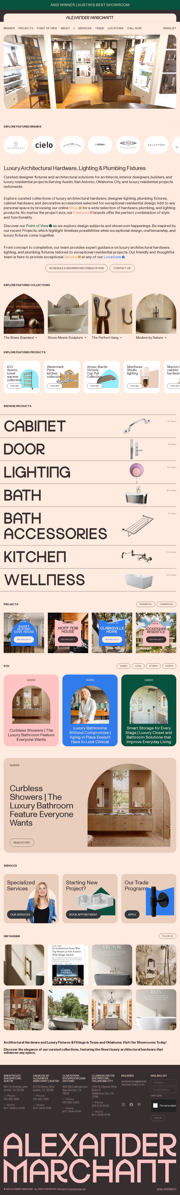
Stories (153, 666)
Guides (123, 666)
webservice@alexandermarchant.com (134, 1082)
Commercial (166, 604)
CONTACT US (122, 268)
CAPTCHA (156, 1095)
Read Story (22, 842)
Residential (146, 604)
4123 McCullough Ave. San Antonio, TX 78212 (75, 1090)
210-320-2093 (70, 1102)
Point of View (37, 225)
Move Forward (176, 145)
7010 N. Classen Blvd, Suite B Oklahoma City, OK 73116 (104, 1091)
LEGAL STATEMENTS (166, 1189)
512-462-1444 (11, 1099)
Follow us (167, 936)
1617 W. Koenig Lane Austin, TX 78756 (15, 1088)
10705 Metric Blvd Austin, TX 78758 (43, 1088)
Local (138, 666)
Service (70, 256)
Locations (112, 256)
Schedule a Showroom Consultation (76, 268)
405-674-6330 (100, 1105)
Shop (73, 207)
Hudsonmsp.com (78, 1189)
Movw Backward (4, 145)
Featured (81, 212)
